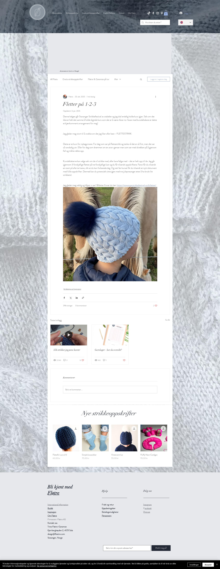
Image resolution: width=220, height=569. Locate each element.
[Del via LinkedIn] (76, 298)
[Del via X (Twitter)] (70, 298)
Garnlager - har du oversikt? (108, 349)
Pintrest (146, 511)
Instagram (147, 504)
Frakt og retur (108, 504)
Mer (116, 79)
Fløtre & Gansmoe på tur (98, 79)
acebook (148, 508)
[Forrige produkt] (49, 437)
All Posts (54, 79)
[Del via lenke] (83, 298)
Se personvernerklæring (46, 566)
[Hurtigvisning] (66, 438)
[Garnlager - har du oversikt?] (110, 335)
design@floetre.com (56, 534)
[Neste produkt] (170, 437)
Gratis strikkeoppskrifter (73, 79)
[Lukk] (216, 564)
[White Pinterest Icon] (162, 13)
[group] (109, 442)
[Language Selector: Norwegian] (185, 22)
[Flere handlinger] (155, 96)
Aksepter (208, 564)
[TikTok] (149, 13)
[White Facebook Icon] (153, 13)
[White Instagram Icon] (157, 13)
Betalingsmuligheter (110, 511)
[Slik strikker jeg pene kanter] (68, 335)
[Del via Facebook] (64, 298)
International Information (58, 504)
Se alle (167, 320)
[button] (166, 12)
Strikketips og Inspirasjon (72, 289)
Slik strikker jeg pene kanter (66, 349)
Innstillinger (194, 564)
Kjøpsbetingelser (108, 508)
